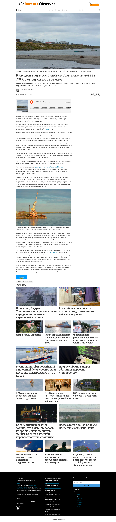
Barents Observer (52, 252)
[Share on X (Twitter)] (93, 95)
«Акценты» (48, 129)
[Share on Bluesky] (99, 95)
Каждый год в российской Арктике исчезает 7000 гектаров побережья (38, 113)
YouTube (79, 506)
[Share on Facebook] (91, 95)
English (20, 10)
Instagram (79, 500)
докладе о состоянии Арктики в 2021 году (49, 167)
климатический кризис (24, 281)
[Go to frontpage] (37, 4)
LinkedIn (79, 504)
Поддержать (20, 496)
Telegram (79, 502)
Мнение (64, 10)
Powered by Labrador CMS (58, 519)
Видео (51, 10)
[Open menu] (16, 10)
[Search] (99, 10)
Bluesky (79, 494)
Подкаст (58, 10)
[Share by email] (96, 95)
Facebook (79, 498)
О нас (18, 483)
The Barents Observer (20, 113)
